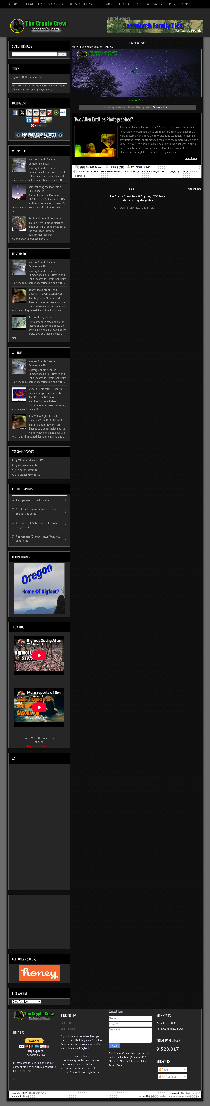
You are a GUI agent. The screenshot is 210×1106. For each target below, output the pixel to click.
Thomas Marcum (28, 460)
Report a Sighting (129, 4)
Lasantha (161, 1096)
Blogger (27, 1096)
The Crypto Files (32, 4)
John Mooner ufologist (149, 171)
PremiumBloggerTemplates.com (183, 1096)
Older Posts (194, 188)
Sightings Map (154, 4)
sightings (176, 171)
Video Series (56, 4)
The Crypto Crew (37, 1093)
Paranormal (35, 77)
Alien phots (110, 171)
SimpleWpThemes (190, 1093)
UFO (24, 77)
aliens (134, 171)
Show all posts (162, 107)
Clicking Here (23, 1071)
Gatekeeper (25, 465)
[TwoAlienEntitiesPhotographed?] (103, 119)
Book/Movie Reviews (80, 4)
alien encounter (96, 171)
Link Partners (68, 1028)
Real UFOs (165, 171)
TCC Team (12, 4)
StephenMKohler (27, 474)
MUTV (172, 4)
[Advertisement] (137, 220)
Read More (191, 158)
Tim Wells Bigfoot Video (43, 317)
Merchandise (105, 4)
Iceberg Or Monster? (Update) (45, 389)
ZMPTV (184, 4)
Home (130, 188)
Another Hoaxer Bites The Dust (46, 218)
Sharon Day (25, 470)
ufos (84, 175)
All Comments (170, 1076)
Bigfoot (16, 77)
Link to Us (66, 1023)
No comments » (117, 166)
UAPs (183, 171)
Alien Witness (124, 171)
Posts (164, 1069)
